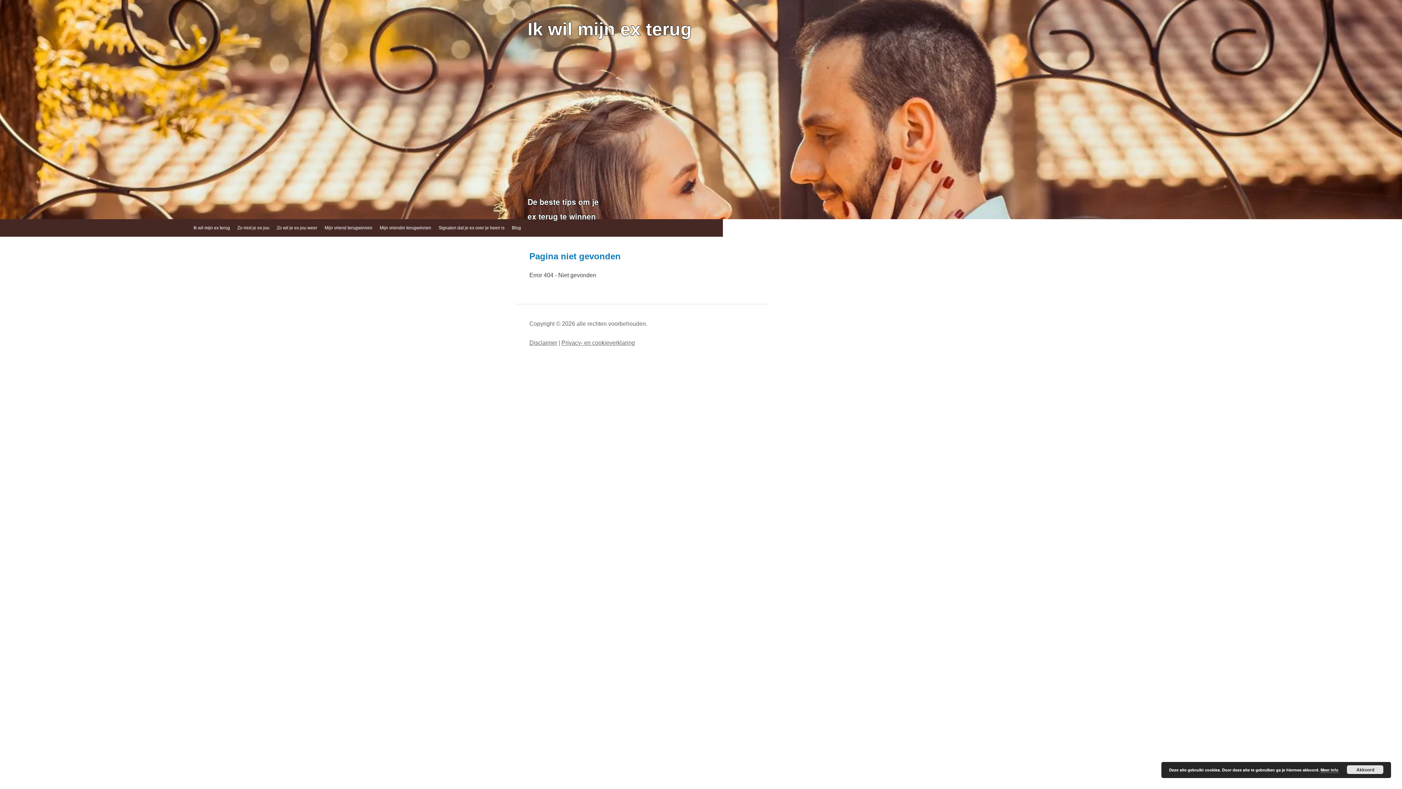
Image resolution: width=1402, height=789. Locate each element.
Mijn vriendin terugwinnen (405, 227)
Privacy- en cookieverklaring (598, 343)
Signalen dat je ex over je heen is (471, 227)
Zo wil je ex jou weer (297, 227)
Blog (516, 227)
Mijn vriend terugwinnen (348, 227)
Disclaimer (543, 343)
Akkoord (1365, 769)
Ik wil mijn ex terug (610, 29)
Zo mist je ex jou (253, 227)
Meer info (1329, 770)
